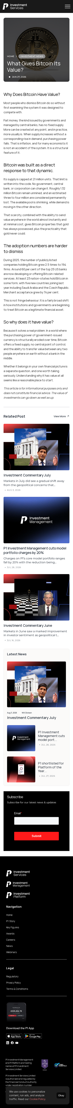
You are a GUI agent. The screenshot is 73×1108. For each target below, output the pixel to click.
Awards (10, 933)
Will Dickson (27, 712)
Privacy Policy (13, 982)
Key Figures (12, 927)
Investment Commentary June (28, 625)
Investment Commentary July (27, 475)
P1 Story (10, 921)
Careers (10, 939)
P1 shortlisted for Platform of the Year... (51, 767)
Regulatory (12, 976)
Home (9, 915)
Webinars (11, 952)
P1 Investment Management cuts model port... (52, 736)
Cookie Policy (37, 1099)
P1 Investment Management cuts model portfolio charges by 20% (35, 550)
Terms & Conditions (17, 988)
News (9, 946)
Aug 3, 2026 (12, 712)
